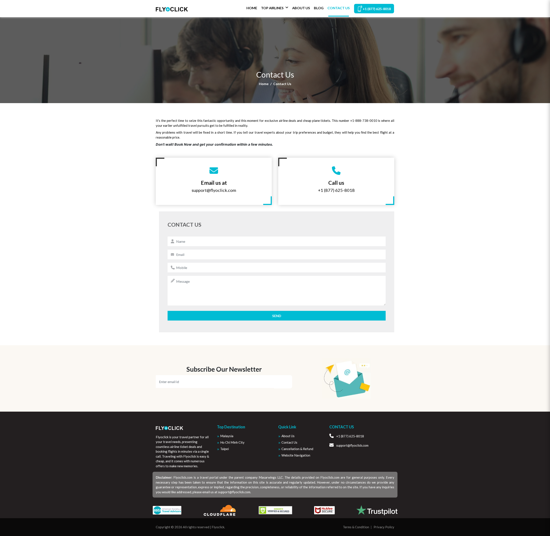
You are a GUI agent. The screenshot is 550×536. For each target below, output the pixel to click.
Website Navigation (295, 455)
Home (251, 8)
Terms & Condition (356, 527)
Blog (319, 8)
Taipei (224, 449)
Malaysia (226, 436)
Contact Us (338, 8)
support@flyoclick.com (214, 190)
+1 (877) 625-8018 (377, 9)
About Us (301, 8)
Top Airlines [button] (272, 8)
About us (288, 436)
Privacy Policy (384, 527)
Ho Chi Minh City (232, 442)
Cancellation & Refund (297, 449)
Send (276, 316)
